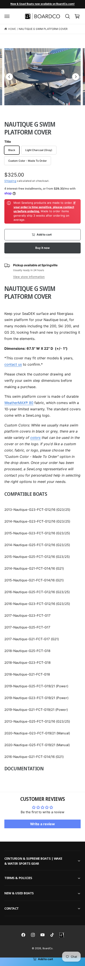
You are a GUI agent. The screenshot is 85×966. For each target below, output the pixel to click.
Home (12, 29)
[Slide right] (75, 76)
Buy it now (42, 248)
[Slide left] (9, 76)
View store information (29, 276)
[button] (7, 16)
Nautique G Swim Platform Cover (43, 29)
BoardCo (47, 948)
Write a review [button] (42, 824)
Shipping (10, 180)
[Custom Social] (61, 935)
